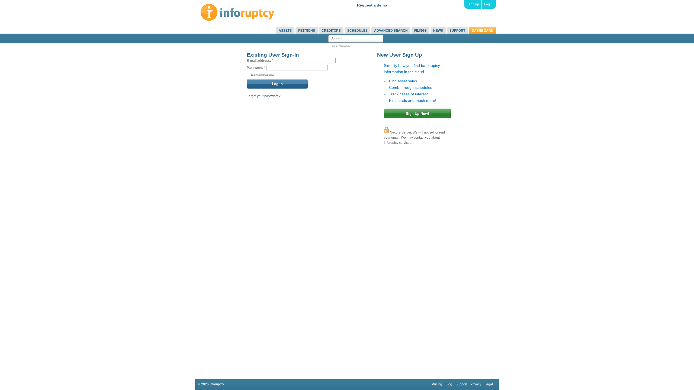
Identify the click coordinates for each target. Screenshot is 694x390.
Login (488, 4)
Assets (285, 30)
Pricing (437, 384)
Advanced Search (391, 30)
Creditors (331, 30)
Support (457, 30)
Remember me (262, 75)
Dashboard (482, 30)
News (438, 30)
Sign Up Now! (417, 114)
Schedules (357, 30)
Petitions (306, 30)
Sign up (473, 4)
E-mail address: (260, 61)
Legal (488, 384)
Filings (420, 30)
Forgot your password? (264, 96)
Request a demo (372, 5)
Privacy (475, 384)
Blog (448, 384)
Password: (256, 68)
